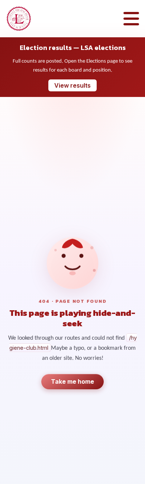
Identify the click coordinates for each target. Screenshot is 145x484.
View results (72, 85)
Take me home (72, 381)
